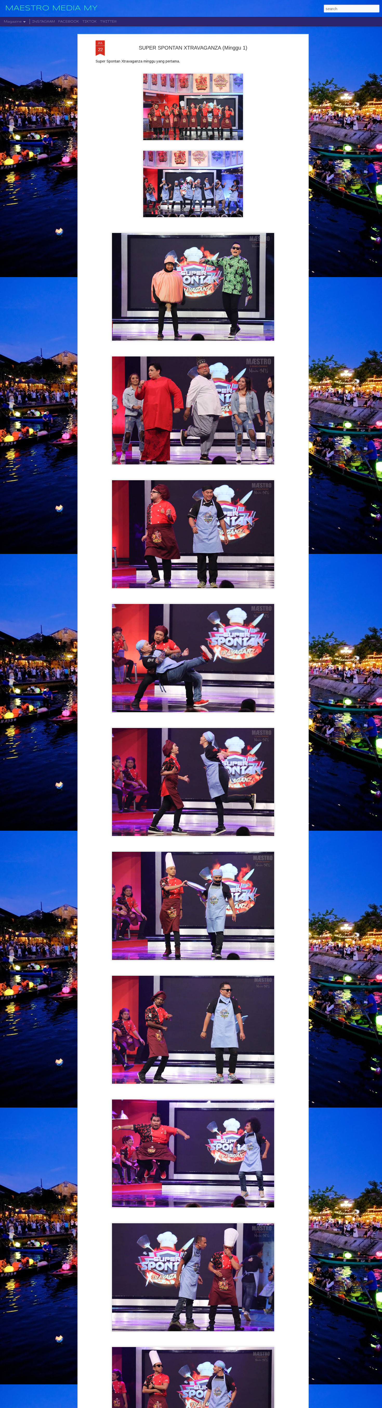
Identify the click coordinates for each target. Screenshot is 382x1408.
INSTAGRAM (43, 21)
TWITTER (108, 21)
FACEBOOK (68, 21)
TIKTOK (89, 21)
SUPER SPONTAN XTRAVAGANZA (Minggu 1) (193, 48)
